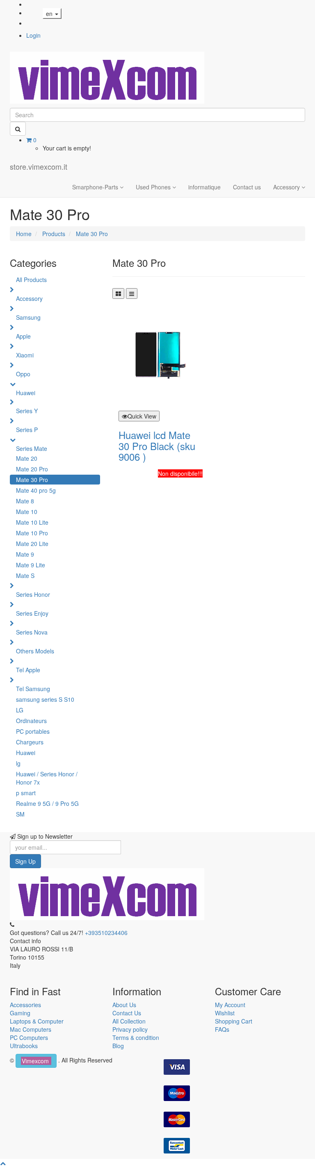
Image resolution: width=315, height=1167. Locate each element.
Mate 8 (25, 501)
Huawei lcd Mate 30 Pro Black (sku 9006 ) (157, 446)
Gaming (20, 1013)
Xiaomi (25, 355)
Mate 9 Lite (30, 565)
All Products (31, 279)
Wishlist (225, 1013)
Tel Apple (28, 670)
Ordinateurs (31, 721)
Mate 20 (26, 458)
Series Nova (32, 632)
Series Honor (33, 594)
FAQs (222, 1029)
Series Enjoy (32, 613)
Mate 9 (25, 554)
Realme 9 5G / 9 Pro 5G (47, 803)
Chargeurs (29, 742)
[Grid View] (118, 293)
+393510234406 (106, 932)
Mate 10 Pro (32, 533)
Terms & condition (135, 1037)
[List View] (131, 293)
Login (33, 35)
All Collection (129, 1021)
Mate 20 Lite (32, 543)
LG (19, 710)
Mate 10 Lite (32, 522)
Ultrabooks (24, 1046)
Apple (23, 336)
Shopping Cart (233, 1021)
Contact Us (126, 1013)
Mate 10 (26, 511)
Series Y (27, 411)
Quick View (142, 416)
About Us (124, 1005)
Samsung (28, 317)
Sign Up (25, 861)
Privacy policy (130, 1029)
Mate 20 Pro (32, 469)
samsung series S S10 (45, 699)
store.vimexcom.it (38, 166)
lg (18, 763)
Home (24, 234)
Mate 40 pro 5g (36, 490)
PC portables (33, 731)
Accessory (29, 298)
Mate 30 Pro (92, 234)
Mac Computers (30, 1029)
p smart (26, 793)
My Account (230, 1005)
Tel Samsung (33, 689)
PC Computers (29, 1037)
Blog (118, 1046)
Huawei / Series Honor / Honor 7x (47, 778)
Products (53, 234)
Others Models (35, 651)
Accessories (25, 1005)
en (50, 13)
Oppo (23, 374)
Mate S (25, 575)
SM (20, 814)
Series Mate (31, 448)
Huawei (25, 393)
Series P (27, 429)
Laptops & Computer (37, 1021)
